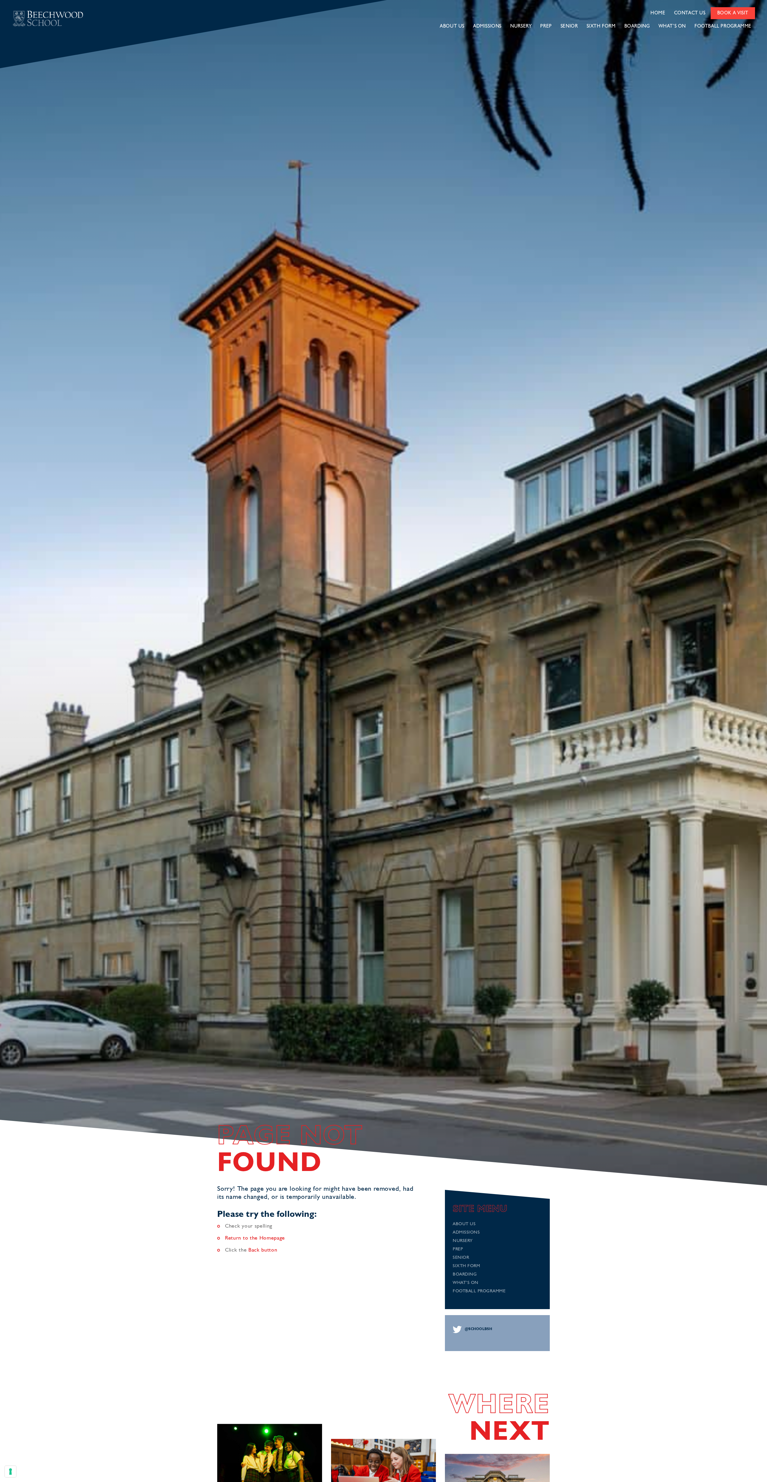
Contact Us (690, 13)
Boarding (637, 26)
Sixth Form (601, 26)
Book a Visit (732, 13)
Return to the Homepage (255, 1238)
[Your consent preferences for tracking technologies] (10, 1471)
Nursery (521, 26)
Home (657, 13)
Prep (546, 26)
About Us (452, 26)
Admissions (487, 26)
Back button (262, 1250)
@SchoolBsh (478, 1329)
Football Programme (722, 26)
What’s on (672, 26)
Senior (569, 26)
